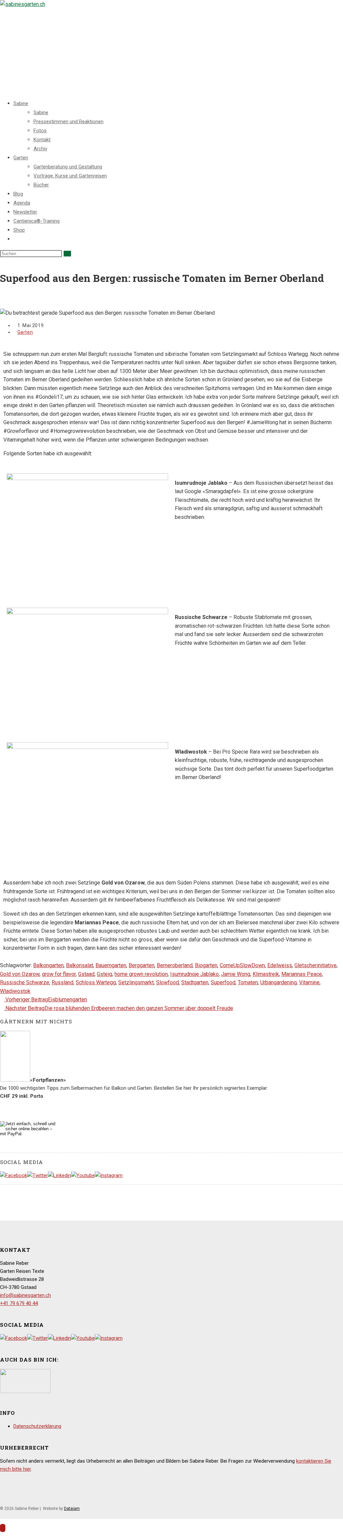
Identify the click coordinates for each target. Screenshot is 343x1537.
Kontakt (42, 140)
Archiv (40, 149)
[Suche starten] (67, 253)
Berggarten (141, 965)
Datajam (72, 1508)
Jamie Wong (235, 974)
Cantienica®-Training (36, 221)
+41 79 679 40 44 (19, 1303)
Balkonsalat (79, 965)
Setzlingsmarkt (136, 982)
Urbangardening (278, 982)
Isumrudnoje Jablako (194, 974)
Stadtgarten (194, 982)
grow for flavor (59, 974)
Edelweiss (279, 965)
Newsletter (25, 212)
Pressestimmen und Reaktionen (68, 122)
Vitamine (309, 982)
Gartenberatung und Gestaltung (67, 167)
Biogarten (206, 965)
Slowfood (167, 982)
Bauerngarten (110, 965)
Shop (19, 230)
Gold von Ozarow (20, 974)
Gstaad (86, 974)
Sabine (20, 103)
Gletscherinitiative (315, 965)
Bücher (41, 185)
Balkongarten (48, 965)
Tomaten (248, 982)
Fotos (40, 131)
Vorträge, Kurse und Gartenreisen (70, 176)
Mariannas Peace (301, 974)
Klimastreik (266, 974)
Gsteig (104, 974)
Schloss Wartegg (96, 982)
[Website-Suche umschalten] (15, 239)
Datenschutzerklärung (37, 1426)
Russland (62, 982)
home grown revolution (141, 974)
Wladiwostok (15, 991)
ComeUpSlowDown (242, 965)
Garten (20, 158)
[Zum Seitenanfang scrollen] (2, 1528)
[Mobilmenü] (2, 70)
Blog (18, 194)
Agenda (21, 203)
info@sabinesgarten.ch (25, 1295)
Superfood (223, 982)
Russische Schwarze (24, 982)
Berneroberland (175, 965)
